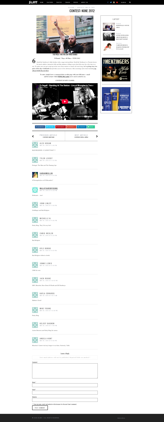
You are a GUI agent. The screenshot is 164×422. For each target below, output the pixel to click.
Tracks (67, 2)
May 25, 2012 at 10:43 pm (49, 280)
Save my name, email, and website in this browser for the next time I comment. (55, 404)
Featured (118, 23)
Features (50, 2)
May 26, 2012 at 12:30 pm (49, 310)
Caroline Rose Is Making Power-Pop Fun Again (122, 47)
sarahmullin (46, 173)
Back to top (121, 417)
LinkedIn (82, 126)
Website (34, 397)
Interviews (119, 43)
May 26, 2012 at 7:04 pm (48, 325)
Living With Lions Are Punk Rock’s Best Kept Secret (122, 37)
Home (42, 2)
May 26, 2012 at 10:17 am (48, 295)
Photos (59, 2)
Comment (34, 362)
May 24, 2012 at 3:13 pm (48, 160)
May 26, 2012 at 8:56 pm (48, 340)
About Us (84, 2)
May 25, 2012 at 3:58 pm (48, 205)
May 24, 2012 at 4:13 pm (48, 175)
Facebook (40, 126)
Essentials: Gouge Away (122, 26)
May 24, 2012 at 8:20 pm (48, 190)
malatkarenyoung (49, 188)
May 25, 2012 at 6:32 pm (48, 235)
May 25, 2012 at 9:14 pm (48, 265)
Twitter (50, 126)
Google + (71, 126)
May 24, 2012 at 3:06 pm (48, 145)
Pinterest (60, 126)
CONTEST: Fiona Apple (81, 136)
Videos (75, 2)
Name (34, 382)
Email (91, 126)
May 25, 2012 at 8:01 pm (48, 250)
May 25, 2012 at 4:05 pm (48, 220)
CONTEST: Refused (48, 136)
